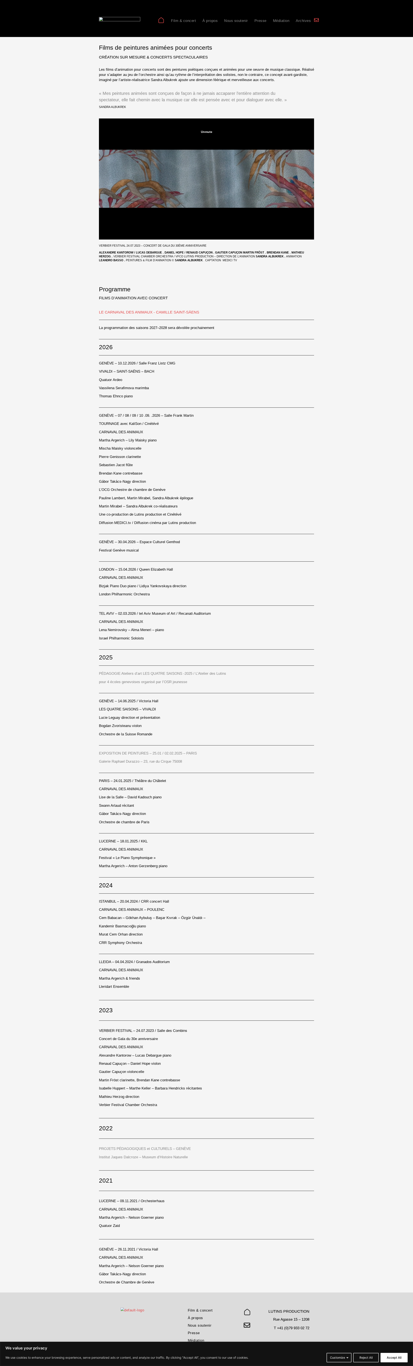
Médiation (281, 21)
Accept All (394, 1357)
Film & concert (183, 21)
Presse (260, 21)
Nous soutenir (236, 21)
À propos (210, 21)
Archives (303, 21)
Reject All (366, 1357)
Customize (337, 1357)
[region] (206, 1354)
